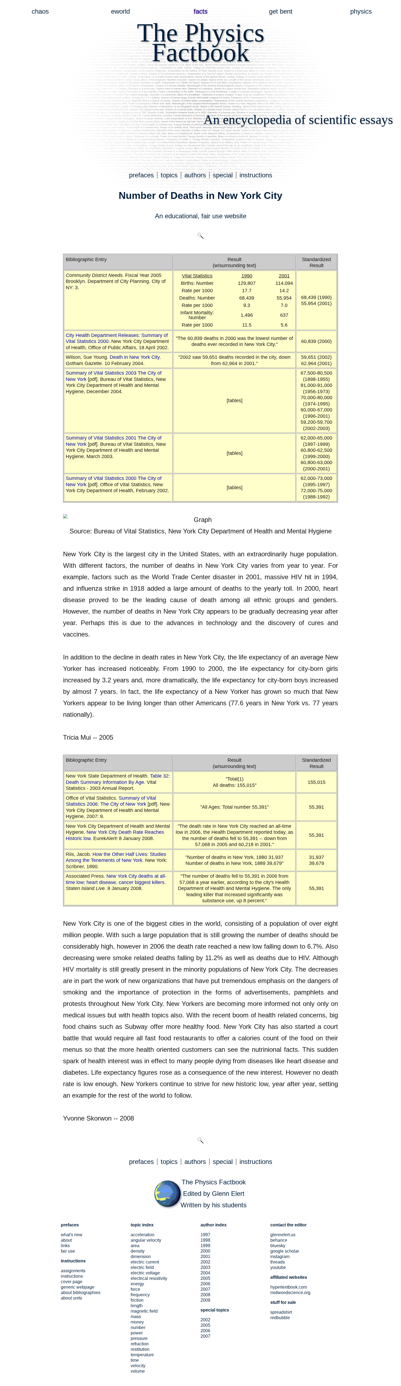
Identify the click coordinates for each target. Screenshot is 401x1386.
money (137, 1322)
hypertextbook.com (288, 1287)
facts (201, 11)
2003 (205, 1267)
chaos (40, 11)
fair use (212, 216)
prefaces (141, 175)
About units (71, 1298)
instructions (256, 175)
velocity (138, 1365)
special (223, 175)
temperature (142, 1354)
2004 (205, 1273)
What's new (71, 1234)
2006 (205, 1284)
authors (195, 175)
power (137, 1333)
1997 (205, 1234)
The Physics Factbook (214, 1182)
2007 (205, 1289)
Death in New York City (135, 357)
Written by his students (214, 1205)
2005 (205, 1278)
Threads (277, 1262)
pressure (139, 1338)
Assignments (73, 1270)
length (137, 1305)
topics (169, 175)
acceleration (142, 1234)
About (66, 1240)
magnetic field (144, 1311)
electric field (142, 1267)
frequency (140, 1294)
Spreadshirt (281, 1312)
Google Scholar (284, 1251)
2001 (205, 1256)
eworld (120, 11)
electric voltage (145, 1273)
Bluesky (277, 1245)
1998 (205, 1240)
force (135, 1289)
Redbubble (280, 1317)
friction (137, 1300)
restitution (140, 1349)
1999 (205, 1245)
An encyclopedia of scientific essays (298, 119)
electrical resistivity (149, 1278)
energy (137, 1284)
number (138, 1327)
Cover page (71, 1281)
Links (65, 1245)
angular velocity (146, 1240)
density (138, 1251)
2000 (205, 1251)
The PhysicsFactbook (200, 42)
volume (138, 1371)
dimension (141, 1256)
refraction (140, 1344)
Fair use (68, 1251)
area (135, 1245)
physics (361, 11)
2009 (205, 1300)
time (135, 1360)
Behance (278, 1240)
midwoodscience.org (290, 1292)
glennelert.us (282, 1234)
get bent (280, 11)
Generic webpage (77, 1287)
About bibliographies (80, 1292)
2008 (205, 1294)
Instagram (279, 1256)
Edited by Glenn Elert (213, 1193)
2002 (205, 1262)
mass (136, 1316)
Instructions (72, 1276)
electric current (145, 1262)
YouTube (278, 1267)
